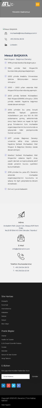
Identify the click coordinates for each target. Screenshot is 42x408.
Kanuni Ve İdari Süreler (9, 355)
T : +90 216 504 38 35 (21, 267)
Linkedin (13, 45)
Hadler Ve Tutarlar (7, 339)
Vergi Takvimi (6, 358)
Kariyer (3, 320)
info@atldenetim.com (21, 249)
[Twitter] (14, 385)
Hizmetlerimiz (6, 309)
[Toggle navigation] (38, 4)
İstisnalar (4, 351)
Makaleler (4, 312)
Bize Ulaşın (5, 324)
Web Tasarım (5, 405)
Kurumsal (4, 305)
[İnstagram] (8, 385)
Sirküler (3, 316)
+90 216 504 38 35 (17, 39)
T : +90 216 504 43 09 (21, 271)
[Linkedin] (3, 385)
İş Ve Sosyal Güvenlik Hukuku (11, 343)
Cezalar (3, 347)
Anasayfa (4, 301)
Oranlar (3, 336)
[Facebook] (19, 385)
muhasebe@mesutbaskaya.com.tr (23, 33)
